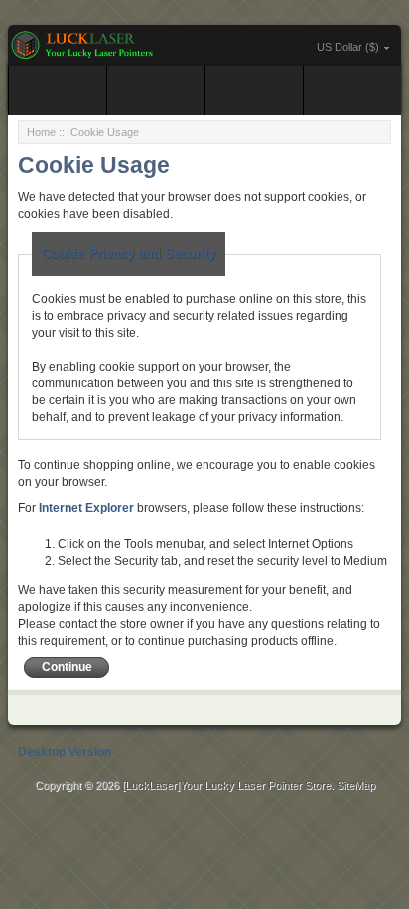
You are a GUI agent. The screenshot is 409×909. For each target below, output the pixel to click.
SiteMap (356, 785)
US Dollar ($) (348, 47)
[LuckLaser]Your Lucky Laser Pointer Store (226, 785)
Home (41, 132)
